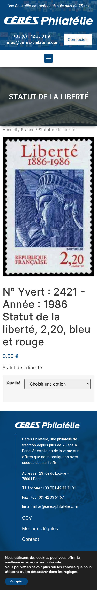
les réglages (68, 571)
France (27, 129)
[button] (48, 58)
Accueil (10, 129)
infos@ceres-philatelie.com (33, 42)
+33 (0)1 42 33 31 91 (32, 36)
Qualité (13, 383)
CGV (27, 518)
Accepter (16, 581)
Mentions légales (40, 528)
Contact (30, 539)
